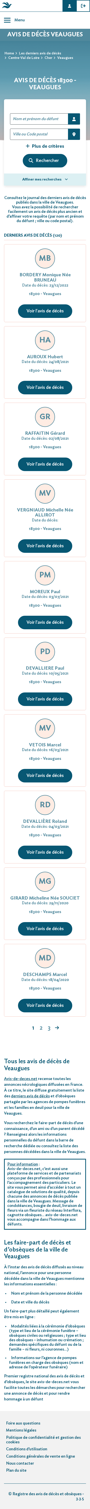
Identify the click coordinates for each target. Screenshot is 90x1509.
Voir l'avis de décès (45, 311)
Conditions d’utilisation (26, 1449)
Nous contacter (20, 1463)
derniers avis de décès (30, 1096)
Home (9, 53)
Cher (48, 58)
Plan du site (16, 1470)
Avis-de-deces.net (20, 1079)
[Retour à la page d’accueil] (6, 8)
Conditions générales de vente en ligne (40, 1456)
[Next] (57, 1028)
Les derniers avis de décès (40, 53)
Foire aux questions (23, 1423)
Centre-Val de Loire (24, 58)
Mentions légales (21, 1430)
